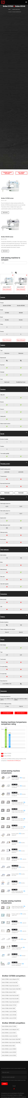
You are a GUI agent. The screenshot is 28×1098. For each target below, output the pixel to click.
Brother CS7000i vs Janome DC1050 (9, 1018)
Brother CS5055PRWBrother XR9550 (18, 964)
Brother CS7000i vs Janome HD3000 (9, 1011)
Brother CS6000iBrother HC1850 (19, 794)
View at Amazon (7, 289)
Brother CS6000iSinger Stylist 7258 (18, 778)
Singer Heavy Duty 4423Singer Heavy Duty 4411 (18, 803)
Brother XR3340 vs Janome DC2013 (9, 1032)
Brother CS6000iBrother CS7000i (19, 786)
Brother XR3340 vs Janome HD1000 (9, 1052)
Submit (4, 1083)
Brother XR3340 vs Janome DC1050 (9, 1055)
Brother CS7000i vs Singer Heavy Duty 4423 (10, 1001)
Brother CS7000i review (7, 198)
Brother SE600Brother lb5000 (18, 851)
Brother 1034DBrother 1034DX (18, 883)
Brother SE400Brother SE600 (18, 834)
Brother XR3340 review (7, 237)
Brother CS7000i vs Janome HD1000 (9, 1014)
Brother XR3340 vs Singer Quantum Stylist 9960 (11, 1039)
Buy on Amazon (7, 712)
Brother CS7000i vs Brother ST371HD (9, 1005)
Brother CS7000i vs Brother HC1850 (8, 992)
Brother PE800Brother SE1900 (18, 867)
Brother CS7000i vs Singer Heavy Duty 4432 (10, 995)
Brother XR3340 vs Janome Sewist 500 (9, 1036)
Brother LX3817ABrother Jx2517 (19, 914)
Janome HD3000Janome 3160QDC (19, 931)
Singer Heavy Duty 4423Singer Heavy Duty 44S (18, 827)
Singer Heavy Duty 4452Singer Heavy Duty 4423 (18, 819)
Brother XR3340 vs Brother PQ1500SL (9, 1026)
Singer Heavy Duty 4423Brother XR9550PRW (18, 891)
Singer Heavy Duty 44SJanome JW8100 (18, 948)
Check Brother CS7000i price (14, 760)
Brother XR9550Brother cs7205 (18, 956)
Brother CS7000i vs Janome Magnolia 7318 (10, 979)
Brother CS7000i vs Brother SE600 (8, 1008)
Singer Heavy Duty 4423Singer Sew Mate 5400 (18, 907)
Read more (5, 212)
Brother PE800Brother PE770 (18, 874)
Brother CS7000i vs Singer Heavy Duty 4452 (10, 998)
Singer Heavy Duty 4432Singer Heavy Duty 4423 (18, 811)
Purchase (6, 492)
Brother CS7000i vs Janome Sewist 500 (9, 982)
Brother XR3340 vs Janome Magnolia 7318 (10, 1029)
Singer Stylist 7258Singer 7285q (19, 939)
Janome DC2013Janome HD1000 (19, 923)
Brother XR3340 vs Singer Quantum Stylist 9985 (11, 1042)
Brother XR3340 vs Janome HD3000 (9, 1049)
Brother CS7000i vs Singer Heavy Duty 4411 (10, 985)
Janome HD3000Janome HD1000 (19, 859)
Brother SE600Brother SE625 (18, 843)
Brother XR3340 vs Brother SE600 (8, 1045)
